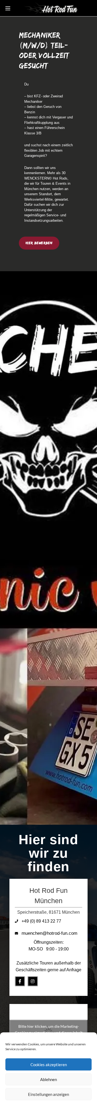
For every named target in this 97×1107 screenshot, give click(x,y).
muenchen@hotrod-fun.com (49, 933)
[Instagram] (32, 981)
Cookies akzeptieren (48, 1064)
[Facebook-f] (20, 981)
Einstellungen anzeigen (48, 1094)
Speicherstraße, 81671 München (48, 912)
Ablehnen (48, 1079)
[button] (39, 243)
